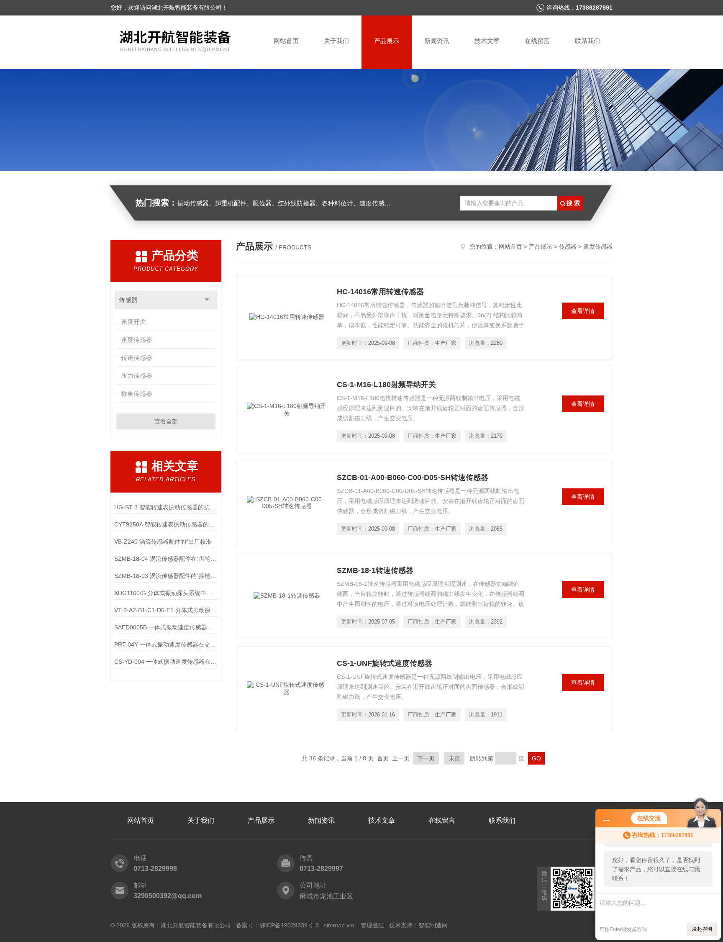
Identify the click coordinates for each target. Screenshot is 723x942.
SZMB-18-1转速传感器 (375, 570)
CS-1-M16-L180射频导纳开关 (386, 384)
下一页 (426, 758)
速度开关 (133, 321)
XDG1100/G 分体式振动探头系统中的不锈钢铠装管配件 (166, 593)
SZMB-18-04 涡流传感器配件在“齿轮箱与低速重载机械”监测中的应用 (166, 558)
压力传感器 (136, 375)
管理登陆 (372, 925)
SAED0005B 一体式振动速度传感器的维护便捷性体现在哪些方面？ (166, 627)
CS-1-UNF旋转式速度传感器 (384, 663)
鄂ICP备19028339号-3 (289, 925)
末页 (454, 758)
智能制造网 (433, 925)
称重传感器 (136, 393)
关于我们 (336, 40)
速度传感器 (136, 339)
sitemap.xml (340, 925)
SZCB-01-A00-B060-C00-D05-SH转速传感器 (412, 477)
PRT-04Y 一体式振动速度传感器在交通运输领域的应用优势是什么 (166, 644)
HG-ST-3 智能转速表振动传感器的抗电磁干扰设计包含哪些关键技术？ (166, 507)
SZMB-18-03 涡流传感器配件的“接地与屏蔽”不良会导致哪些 (166, 575)
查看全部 (166, 421)
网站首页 (286, 40)
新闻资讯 (436, 40)
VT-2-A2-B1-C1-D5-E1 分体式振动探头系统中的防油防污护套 (166, 610)
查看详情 (583, 311)
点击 (207, 299)
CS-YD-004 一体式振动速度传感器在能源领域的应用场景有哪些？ (166, 661)
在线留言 (537, 40)
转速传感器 (136, 357)
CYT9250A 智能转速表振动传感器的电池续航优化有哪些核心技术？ (166, 524)
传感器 (128, 299)
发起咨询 (702, 929)
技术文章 (487, 40)
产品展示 (386, 40)
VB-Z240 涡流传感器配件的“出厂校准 (163, 541)
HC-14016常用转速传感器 (380, 291)
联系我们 (587, 40)
